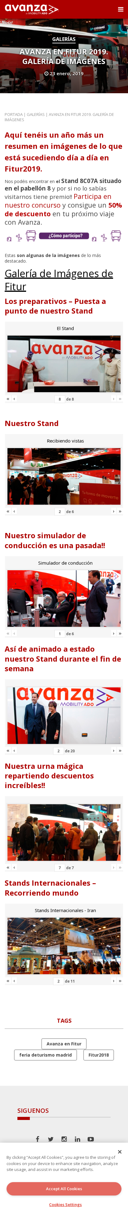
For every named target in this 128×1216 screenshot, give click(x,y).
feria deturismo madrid (45, 1055)
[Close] (120, 1151)
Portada (14, 114)
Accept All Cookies (64, 1188)
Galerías (63, 39)
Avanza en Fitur (64, 1044)
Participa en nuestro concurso (58, 200)
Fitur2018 (99, 1055)
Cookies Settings (65, 1204)
